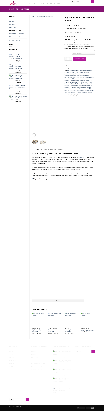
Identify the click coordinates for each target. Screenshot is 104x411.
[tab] (35, 149)
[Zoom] (34, 135)
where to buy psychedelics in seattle (73, 92)
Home (11, 9)
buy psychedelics (84, 72)
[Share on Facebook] (66, 95)
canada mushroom (88, 74)
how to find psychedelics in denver (81, 79)
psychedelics (77, 82)
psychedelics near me (80, 87)
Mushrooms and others (15, 37)
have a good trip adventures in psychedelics (81, 77)
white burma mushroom (86, 92)
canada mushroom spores (70, 75)
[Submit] (92, 1)
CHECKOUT (53, 3)
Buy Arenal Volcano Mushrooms (53, 330)
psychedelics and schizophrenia (75, 83)
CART (58, 3)
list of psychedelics (75, 80)
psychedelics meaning (70, 87)
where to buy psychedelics (70, 90)
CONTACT (46, 3)
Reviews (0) (60, 149)
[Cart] (94, 4)
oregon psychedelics (69, 82)
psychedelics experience (88, 83)
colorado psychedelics (82, 75)
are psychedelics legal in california (85, 70)
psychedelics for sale (87, 85)
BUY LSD (12, 24)
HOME (29, 3)
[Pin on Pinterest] (74, 95)
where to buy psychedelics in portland (85, 90)
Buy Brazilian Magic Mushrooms (37, 330)
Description (35, 149)
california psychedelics (79, 74)
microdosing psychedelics (85, 80)
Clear (93, 50)
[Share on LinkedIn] (77, 95)
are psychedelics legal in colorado (72, 72)
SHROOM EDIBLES (15, 40)
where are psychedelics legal (87, 89)
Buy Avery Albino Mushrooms (69, 330)
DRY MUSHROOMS (22, 9)
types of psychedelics (76, 89)
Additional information (48, 149)
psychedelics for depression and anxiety (74, 85)
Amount (66, 52)
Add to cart (79, 59)
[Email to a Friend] (72, 95)
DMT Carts (12, 27)
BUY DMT (12, 21)
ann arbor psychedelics (72, 70)
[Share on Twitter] (69, 95)
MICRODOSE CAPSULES (16, 33)
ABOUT (40, 3)
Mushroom (81, 157)
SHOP (34, 3)
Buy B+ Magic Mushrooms (87, 330)
